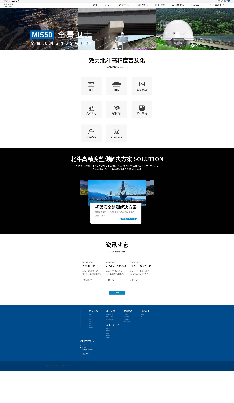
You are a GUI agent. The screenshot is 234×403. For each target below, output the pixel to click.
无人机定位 (91, 327)
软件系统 (90, 323)
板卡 (90, 314)
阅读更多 (117, 292)
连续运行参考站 (127, 321)
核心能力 (108, 333)
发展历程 (108, 332)
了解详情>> (87, 279)
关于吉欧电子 (217, 5)
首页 (95, 5)
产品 (107, 5)
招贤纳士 (196, 5)
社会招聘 (142, 316)
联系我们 (108, 337)
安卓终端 (90, 319)
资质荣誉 (108, 335)
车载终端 (90, 325)
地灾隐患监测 (126, 316)
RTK (90, 316)
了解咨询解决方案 (128, 219)
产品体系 (93, 311)
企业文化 (108, 330)
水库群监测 (126, 314)
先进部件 (90, 321)
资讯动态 (160, 5)
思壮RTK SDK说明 (109, 319)
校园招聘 (142, 314)
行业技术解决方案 (109, 316)
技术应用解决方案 (109, 314)
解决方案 (123, 5)
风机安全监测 (126, 319)
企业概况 (108, 328)
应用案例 (141, 5)
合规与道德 (178, 5)
